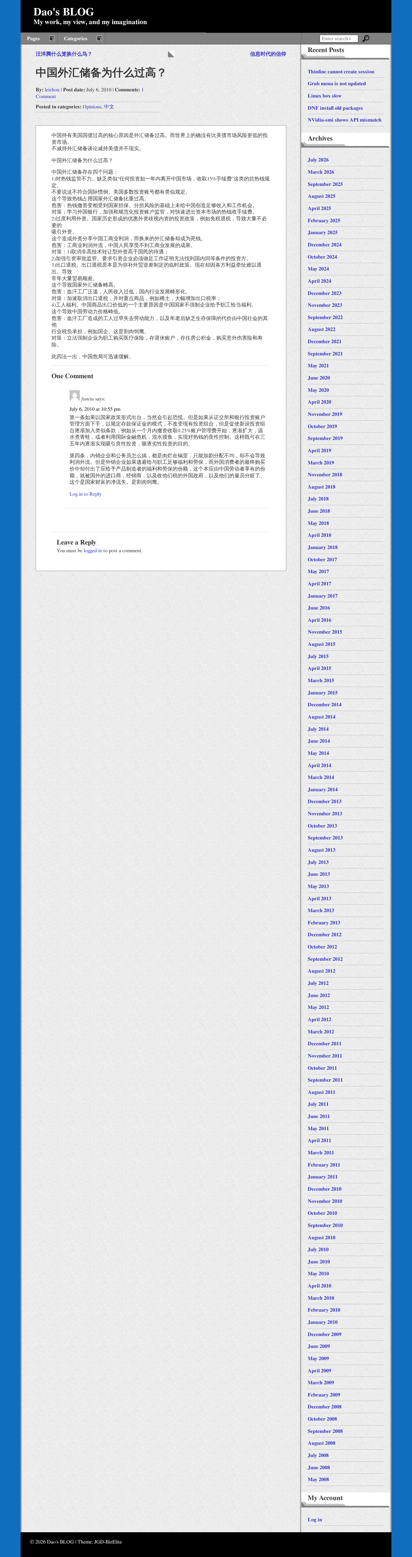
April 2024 (319, 281)
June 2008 (319, 1467)
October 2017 (322, 559)
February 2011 (324, 1165)
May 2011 (318, 1128)
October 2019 (322, 426)
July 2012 (318, 983)
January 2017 (323, 596)
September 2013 (325, 837)
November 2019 (325, 414)
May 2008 (318, 1479)
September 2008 (325, 1431)
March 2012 (321, 1031)
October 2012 (322, 946)
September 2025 (325, 184)
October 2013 (322, 826)
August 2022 (321, 329)
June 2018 (319, 511)
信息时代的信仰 (268, 54)
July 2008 (318, 1455)
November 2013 (325, 813)
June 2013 (319, 874)
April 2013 (319, 898)
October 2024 (322, 257)
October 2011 (322, 1068)
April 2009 (319, 1370)
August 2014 (321, 716)
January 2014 (323, 789)
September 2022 (325, 317)
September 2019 (325, 438)
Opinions (92, 106)
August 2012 (321, 971)
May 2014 (318, 753)
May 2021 (318, 365)
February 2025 (324, 220)
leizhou (52, 89)
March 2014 (321, 777)
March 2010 (321, 1298)
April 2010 (319, 1285)
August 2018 (321, 487)
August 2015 (321, 644)
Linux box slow (325, 95)
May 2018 (318, 523)
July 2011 (318, 1104)
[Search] (366, 39)
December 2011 (325, 1043)
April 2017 (319, 583)
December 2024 (325, 244)
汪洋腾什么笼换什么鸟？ (64, 54)
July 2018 (318, 498)
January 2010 (323, 1322)
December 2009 (325, 1334)
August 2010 (321, 1237)
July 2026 (318, 159)
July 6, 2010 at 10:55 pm (95, 409)
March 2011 (321, 1152)
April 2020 (319, 402)
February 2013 (324, 922)
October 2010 (322, 1213)
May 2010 (318, 1273)
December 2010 (325, 1189)
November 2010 (325, 1201)
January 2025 (323, 232)
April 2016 (319, 620)
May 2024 (318, 268)
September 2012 (325, 959)
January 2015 (323, 692)
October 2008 (322, 1419)
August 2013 (321, 850)
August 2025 (321, 196)
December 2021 (325, 341)
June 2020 (319, 377)
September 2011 (325, 1080)
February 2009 (324, 1394)
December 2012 (325, 934)
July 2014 (318, 729)
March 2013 (321, 910)
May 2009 (318, 1358)
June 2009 (319, 1346)
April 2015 (319, 668)
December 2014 (325, 704)
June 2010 (319, 1261)
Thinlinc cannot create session (341, 71)
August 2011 (321, 1092)
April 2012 (319, 1019)
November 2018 (325, 474)
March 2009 (321, 1382)
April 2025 (319, 208)
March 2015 (321, 680)
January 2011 (323, 1176)
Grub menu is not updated (337, 83)
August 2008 (321, 1443)
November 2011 (325, 1055)
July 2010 (318, 1249)
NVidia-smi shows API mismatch (344, 120)
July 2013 (318, 862)
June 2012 (319, 995)
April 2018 (319, 535)
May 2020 (318, 390)
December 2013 (325, 801)
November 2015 (325, 632)
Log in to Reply (86, 494)
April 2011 (319, 1140)
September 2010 (325, 1225)
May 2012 (318, 1007)
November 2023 (325, 305)
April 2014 (319, 765)
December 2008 (325, 1406)
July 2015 (318, 656)
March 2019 (321, 462)
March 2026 (321, 172)
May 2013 (318, 886)
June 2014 (319, 741)
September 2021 (325, 353)
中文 (109, 106)
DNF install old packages (335, 108)
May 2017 (318, 571)
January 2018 (323, 547)
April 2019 (319, 450)
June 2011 (319, 1116)
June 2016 (319, 607)
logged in (93, 550)
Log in (315, 1519)
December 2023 (325, 293)
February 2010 (324, 1310)
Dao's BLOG (63, 12)
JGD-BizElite (108, 1541)
